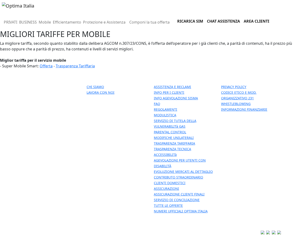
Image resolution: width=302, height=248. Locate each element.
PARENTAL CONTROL (170, 132)
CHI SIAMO (95, 87)
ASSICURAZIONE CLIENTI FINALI (179, 194)
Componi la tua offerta (149, 22)
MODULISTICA (165, 115)
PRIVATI (10, 22)
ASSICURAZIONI (166, 188)
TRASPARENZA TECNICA (172, 149)
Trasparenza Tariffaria (75, 66)
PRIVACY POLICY (233, 87)
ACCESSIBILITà (165, 154)
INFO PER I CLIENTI (169, 92)
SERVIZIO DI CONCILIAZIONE (177, 200)
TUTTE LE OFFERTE (168, 205)
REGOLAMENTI (165, 109)
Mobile (45, 22)
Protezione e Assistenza (104, 22)
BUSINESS (28, 22)
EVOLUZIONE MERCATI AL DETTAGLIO (183, 171)
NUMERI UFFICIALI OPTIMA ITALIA (181, 211)
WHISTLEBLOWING (236, 104)
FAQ (157, 104)
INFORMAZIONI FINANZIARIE (244, 109)
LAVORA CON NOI (100, 92)
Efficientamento (67, 22)
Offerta (46, 66)
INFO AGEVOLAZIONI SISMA (176, 98)
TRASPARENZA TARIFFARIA (174, 143)
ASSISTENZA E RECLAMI (172, 87)
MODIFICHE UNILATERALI (174, 137)
